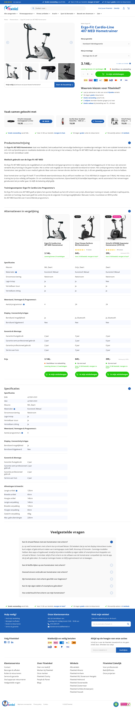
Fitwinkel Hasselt (76, 692)
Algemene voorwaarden (25, 704)
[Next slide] (129, 121)
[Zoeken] (128, 624)
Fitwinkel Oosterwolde (79, 683)
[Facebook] (5, 642)
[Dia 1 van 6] (12, 71)
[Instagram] (9, 642)
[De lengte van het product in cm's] (16, 491)
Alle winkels (74, 667)
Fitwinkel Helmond (77, 679)
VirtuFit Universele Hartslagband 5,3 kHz (25, 120)
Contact (7, 667)
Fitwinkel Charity (43, 676)
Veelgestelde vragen (12, 683)
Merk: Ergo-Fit (85, 23)
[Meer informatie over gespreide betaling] (130, 63)
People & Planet (43, 679)
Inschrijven (123, 650)
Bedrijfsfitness (108, 670)
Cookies (45, 704)
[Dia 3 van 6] (48, 71)
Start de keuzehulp (63, 85)
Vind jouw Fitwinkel (105, 8)
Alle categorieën (10, 14)
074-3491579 (54, 624)
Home (6, 19)
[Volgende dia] (71, 42)
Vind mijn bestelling (13, 618)
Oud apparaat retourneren (15, 679)
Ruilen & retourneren (13, 624)
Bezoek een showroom (85, 14)
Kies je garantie (86, 39)
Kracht (54, 14)
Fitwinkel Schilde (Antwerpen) (81, 689)
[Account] (124, 8)
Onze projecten (109, 673)
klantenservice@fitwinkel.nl (60, 627)
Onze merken (42, 673)
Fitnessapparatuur (26, 14)
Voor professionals (110, 667)
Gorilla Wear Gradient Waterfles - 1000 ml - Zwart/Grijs (77, 120)
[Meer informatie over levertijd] (105, 69)
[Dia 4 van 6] (66, 71)
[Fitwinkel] (9, 704)
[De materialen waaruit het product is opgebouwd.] (16, 272)
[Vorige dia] (7, 42)
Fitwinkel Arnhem (77, 673)
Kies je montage (87, 51)
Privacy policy (37, 704)
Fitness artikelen (42, 14)
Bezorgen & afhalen (13, 621)
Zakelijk (116, 8)
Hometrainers (14, 19)
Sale (98, 14)
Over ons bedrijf (43, 667)
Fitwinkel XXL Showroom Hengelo (83, 676)
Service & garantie (12, 627)
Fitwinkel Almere (76, 670)
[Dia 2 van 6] (30, 71)
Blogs (39, 683)
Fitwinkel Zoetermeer (78, 686)
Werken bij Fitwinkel (45, 670)
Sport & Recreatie (67, 14)
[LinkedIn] (12, 642)
